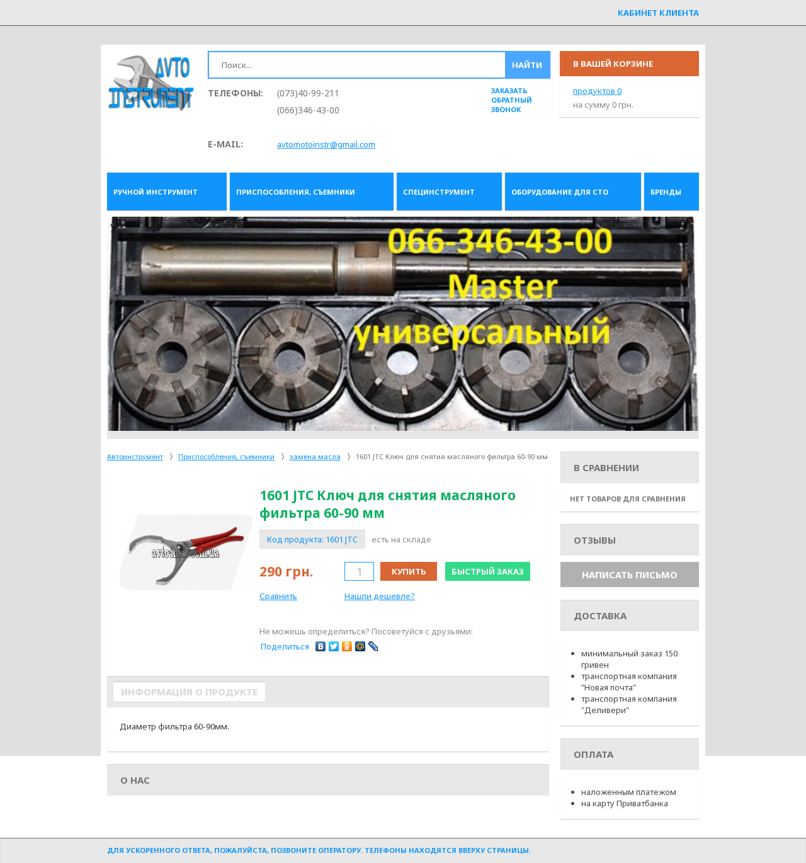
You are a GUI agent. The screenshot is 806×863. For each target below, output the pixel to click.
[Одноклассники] (347, 646)
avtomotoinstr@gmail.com (326, 144)
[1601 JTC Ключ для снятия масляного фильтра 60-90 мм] (186, 552)
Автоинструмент (135, 456)
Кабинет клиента (658, 12)
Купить (409, 571)
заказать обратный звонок (511, 100)
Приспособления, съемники (226, 456)
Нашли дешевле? (379, 596)
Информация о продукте (189, 691)
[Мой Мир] (360, 646)
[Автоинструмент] (151, 84)
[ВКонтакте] (320, 646)
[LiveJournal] (373, 646)
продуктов (597, 90)
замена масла (315, 456)
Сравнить (278, 596)
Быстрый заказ (487, 571)
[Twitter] (334, 646)
